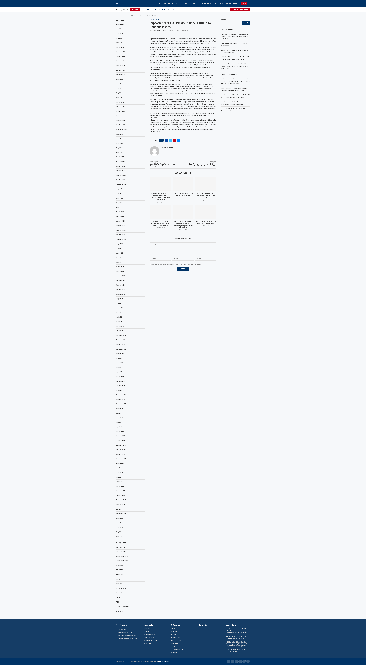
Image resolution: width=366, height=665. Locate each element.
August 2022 (120, 244)
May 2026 (119, 38)
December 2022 (121, 225)
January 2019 (120, 440)
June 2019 (119, 418)
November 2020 (121, 340)
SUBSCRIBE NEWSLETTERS (240, 10)
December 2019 (121, 390)
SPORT (234, 3)
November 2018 (121, 450)
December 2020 (121, 335)
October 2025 (120, 70)
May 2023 (119, 203)
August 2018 (120, 463)
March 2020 (120, 376)
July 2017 (119, 523)
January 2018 (120, 495)
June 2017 (119, 527)
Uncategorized (120, 611)
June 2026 (119, 33)
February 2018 (120, 491)
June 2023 (119, 198)
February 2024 (120, 161)
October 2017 (120, 509)
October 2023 (120, 180)
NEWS (164, 3)
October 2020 (120, 344)
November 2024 (121, 120)
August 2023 (120, 189)
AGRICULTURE (187, 3)
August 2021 (120, 299)
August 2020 (120, 354)
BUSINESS (170, 3)
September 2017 (121, 514)
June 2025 (119, 88)
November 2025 (121, 65)
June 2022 (119, 253)
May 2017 (119, 532)
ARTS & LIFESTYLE (218, 3)
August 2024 (120, 134)
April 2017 (119, 536)
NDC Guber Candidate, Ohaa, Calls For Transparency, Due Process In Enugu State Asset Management (236, 644)
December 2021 (121, 280)
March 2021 (120, 321)
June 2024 (119, 143)
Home (159, 3)
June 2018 (119, 472)
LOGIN (244, 3)
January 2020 (120, 386)
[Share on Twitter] (170, 140)
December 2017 (121, 500)
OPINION (228, 3)
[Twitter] (225, 10)
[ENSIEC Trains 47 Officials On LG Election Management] (183, 184)
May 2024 (119, 148)
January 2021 (120, 331)
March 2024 (120, 157)
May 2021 (119, 312)
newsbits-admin (161, 30)
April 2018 (119, 482)
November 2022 (121, 230)
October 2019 (120, 399)
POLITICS (178, 3)
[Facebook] (223, 10)
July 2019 (119, 413)
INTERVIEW (207, 3)
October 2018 (120, 454)
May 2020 (119, 367)
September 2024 (121, 129)
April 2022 (119, 262)
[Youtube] (228, 10)
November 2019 (121, 395)
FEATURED (119, 570)
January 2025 (120, 111)
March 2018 (120, 486)
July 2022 (119, 248)
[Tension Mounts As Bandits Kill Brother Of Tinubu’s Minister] (205, 212)
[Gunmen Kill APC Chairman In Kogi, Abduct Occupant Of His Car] (205, 184)
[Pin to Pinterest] (174, 140)
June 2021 (119, 308)
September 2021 (121, 294)
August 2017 (120, 518)
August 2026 (120, 24)
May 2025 (119, 93)
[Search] (249, 3)
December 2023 (121, 171)
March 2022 (120, 267)
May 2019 (119, 422)
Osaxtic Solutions (163, 661)
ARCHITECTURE (198, 3)
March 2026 (120, 47)
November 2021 (121, 285)
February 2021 (120, 326)
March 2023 (120, 212)
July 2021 (119, 303)
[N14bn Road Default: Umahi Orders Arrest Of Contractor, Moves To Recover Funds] (160, 212)
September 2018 (121, 459)
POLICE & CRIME (121, 588)
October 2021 (120, 289)
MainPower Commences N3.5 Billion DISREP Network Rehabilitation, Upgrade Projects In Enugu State (235, 36)
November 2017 (121, 504)
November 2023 (121, 175)
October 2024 (120, 125)
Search (223, 19)
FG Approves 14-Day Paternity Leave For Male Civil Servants (163, 10)
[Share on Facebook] (166, 140)
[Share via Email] (178, 140)
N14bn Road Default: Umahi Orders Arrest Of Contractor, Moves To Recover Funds (160, 223)
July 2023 (119, 193)
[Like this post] (161, 140)
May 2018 (119, 477)
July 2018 (119, 468)
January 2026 (120, 56)
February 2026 (120, 52)
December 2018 (121, 445)
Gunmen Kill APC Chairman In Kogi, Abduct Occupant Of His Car (206, 195)
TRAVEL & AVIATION (122, 606)
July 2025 (119, 84)
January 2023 (120, 221)
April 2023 (119, 207)
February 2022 (120, 271)
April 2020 (119, 372)
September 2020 (121, 349)
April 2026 (119, 43)
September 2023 (121, 184)
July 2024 (119, 139)
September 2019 (121, 404)
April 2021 (119, 317)
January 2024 (120, 166)
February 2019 (120, 436)
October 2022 (120, 235)
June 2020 (119, 363)
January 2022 (120, 276)
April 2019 (119, 427)
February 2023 (120, 216)
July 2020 (119, 358)
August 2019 (120, 408)
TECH (118, 602)
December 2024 (121, 116)
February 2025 (120, 107)
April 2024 (119, 152)
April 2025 (119, 97)
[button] (142, 9)
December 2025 (121, 61)
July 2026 (119, 29)
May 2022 (119, 257)
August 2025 (120, 79)
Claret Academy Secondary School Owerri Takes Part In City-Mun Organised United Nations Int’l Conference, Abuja (235, 81)
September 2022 (121, 239)
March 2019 (120, 431)
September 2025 (121, 75)
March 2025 (120, 102)
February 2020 (120, 381)
